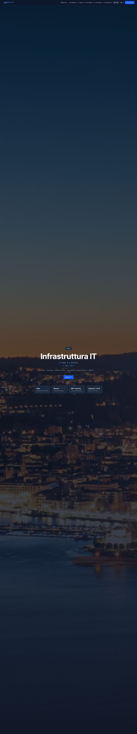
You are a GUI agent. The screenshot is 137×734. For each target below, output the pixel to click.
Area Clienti (129, 2)
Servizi (65, 2)
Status (81, 2)
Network (73, 2)
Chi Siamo (89, 2)
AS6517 (68, 348)
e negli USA (67, 365)
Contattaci (99, 2)
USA (116, 2)
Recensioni (108, 2)
